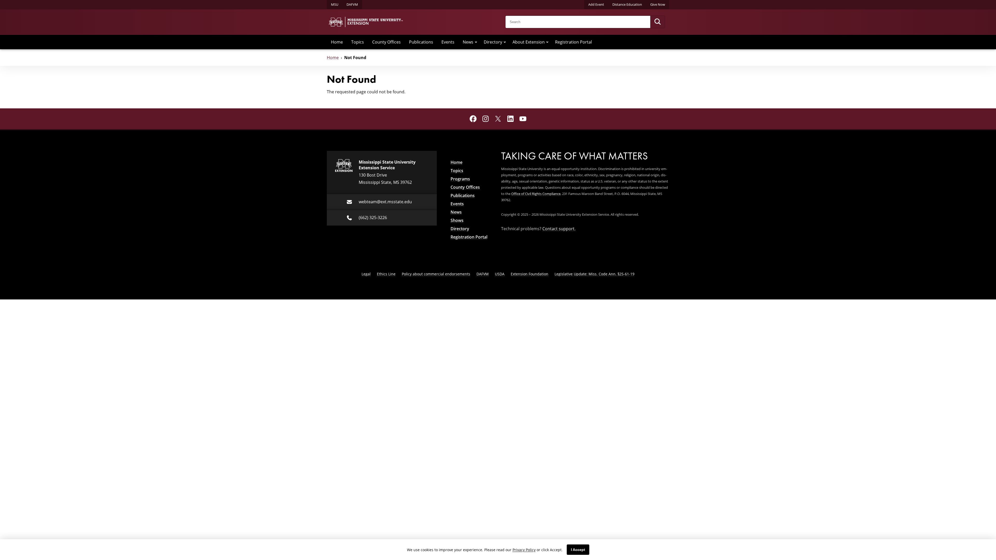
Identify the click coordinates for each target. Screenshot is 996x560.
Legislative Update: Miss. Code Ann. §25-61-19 (594, 273)
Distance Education (627, 4)
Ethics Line (386, 273)
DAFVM (352, 4)
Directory (493, 42)
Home (337, 42)
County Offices (386, 42)
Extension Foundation (529, 273)
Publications (421, 42)
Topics (357, 42)
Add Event (596, 4)
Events (447, 42)
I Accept (578, 550)
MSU (334, 4)
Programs (460, 179)
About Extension (529, 42)
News (468, 42)
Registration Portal (573, 42)
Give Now (657, 4)
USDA (499, 273)
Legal (366, 273)
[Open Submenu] (476, 42)
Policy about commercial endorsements (436, 273)
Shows (457, 220)
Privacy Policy (524, 549)
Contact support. (559, 228)
